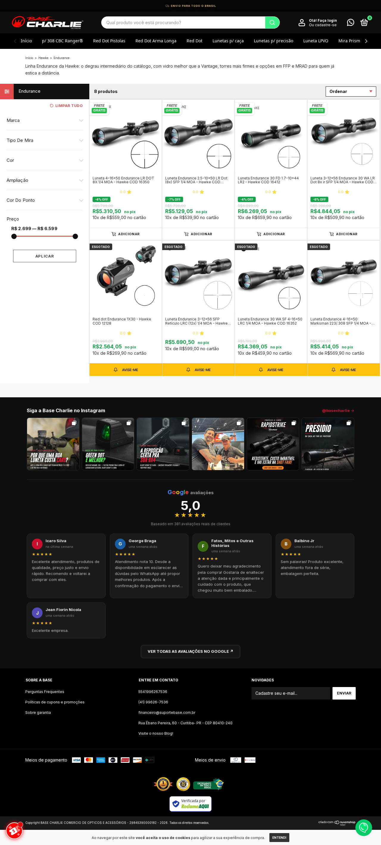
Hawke (43, 58)
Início (26, 41)
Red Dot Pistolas (109, 41)
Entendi (279, 837)
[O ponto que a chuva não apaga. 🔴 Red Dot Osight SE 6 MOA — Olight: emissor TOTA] (163, 444)
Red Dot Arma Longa (156, 41)
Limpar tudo (69, 105)
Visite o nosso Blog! (155, 733)
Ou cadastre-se (323, 25)
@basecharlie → (338, 410)
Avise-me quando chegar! (126, 369)
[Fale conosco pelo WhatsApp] (350, 23)
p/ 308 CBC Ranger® (62, 41)
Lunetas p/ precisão (273, 41)
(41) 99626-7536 (153, 702)
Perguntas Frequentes (44, 691)
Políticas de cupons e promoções (55, 702)
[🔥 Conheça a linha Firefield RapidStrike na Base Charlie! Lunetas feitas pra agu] (273, 444)
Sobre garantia (38, 712)
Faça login (327, 20)
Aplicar (44, 256)
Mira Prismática (354, 41)
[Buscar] (272, 22)
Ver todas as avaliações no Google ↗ (190, 651)
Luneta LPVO (315, 41)
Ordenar (338, 91)
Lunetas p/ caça (228, 41)
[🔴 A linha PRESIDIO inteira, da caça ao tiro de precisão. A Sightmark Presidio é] (328, 444)
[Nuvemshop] (337, 824)
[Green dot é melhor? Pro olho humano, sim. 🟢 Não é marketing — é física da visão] (108, 444)
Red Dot (194, 41)
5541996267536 (152, 691)
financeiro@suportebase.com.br (166, 712)
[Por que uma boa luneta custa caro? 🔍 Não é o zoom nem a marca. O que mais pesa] (53, 444)
